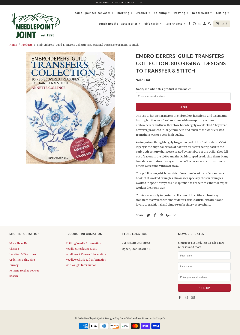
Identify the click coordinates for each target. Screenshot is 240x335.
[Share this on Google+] (167, 215)
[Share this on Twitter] (148, 215)
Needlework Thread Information (86, 259)
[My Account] (205, 24)
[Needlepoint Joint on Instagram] (187, 297)
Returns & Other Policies (24, 270)
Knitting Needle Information (83, 243)
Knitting (124, 13)
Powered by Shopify (153, 318)
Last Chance (175, 23)
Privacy (14, 265)
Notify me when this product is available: (163, 89)
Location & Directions (22, 254)
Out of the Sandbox (130, 318)
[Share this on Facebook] (154, 215)
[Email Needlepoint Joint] (193, 297)
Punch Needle (108, 23)
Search (13, 276)
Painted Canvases (99, 13)
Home (78, 13)
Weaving (181, 13)
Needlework (202, 13)
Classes (14, 248)
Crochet (143, 13)
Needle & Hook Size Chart (81, 248)
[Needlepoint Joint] (35, 24)
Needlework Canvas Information (86, 254)
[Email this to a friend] (174, 215)
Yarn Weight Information (81, 265)
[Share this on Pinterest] (161, 215)
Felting (222, 13)
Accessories (130, 23)
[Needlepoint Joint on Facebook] (180, 297)
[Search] (210, 24)
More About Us (18, 243)
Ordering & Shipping (22, 259)
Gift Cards (153, 23)
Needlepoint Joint (94, 318)
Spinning (162, 13)
